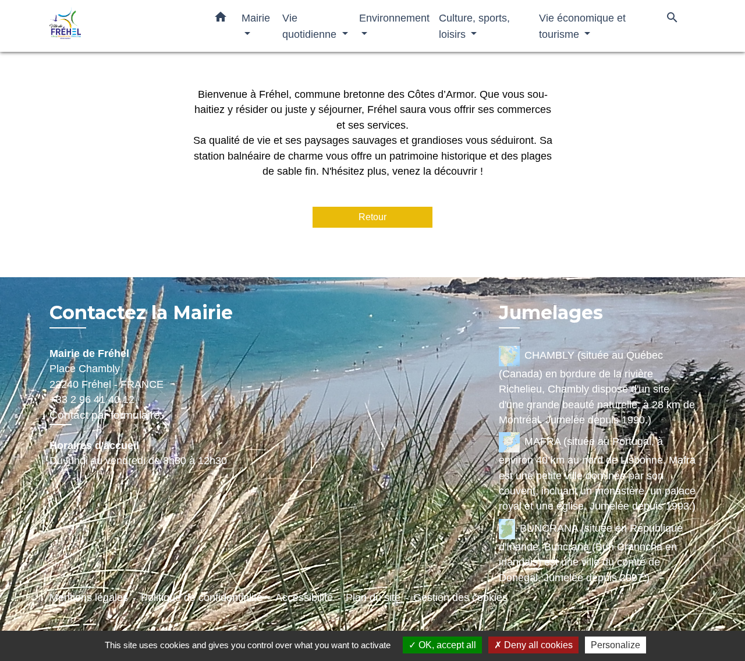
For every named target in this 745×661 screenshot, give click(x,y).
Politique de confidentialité (201, 597)
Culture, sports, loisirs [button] (474, 26)
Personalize (615, 645)
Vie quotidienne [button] (310, 26)
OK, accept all (446, 645)
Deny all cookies (537, 645)
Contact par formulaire (104, 415)
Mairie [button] (256, 18)
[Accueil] (122, 26)
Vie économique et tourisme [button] (582, 26)
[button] (220, 19)
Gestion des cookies (460, 597)
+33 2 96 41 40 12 (91, 399)
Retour (372, 217)
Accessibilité (304, 597)
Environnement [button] (394, 18)
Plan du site (373, 597)
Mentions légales (88, 597)
